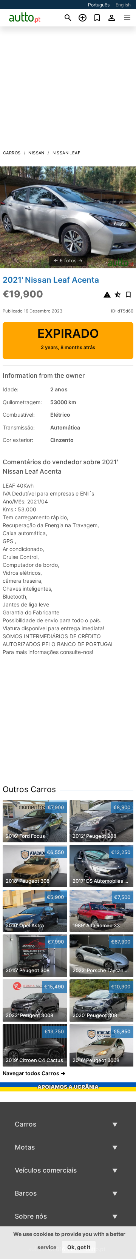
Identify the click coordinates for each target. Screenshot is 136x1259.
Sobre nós (31, 1216)
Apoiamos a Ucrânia (68, 1087)
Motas (25, 1147)
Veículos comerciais (46, 1170)
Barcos (26, 1193)
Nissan (36, 152)
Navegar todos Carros (31, 1073)
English (123, 5)
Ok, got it (78, 1247)
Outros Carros (29, 789)
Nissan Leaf (66, 152)
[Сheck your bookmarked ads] (97, 18)
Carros (11, 152)
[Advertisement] (68, 90)
